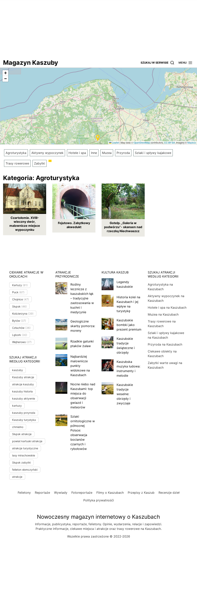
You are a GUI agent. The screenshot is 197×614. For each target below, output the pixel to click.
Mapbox (191, 142)
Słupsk (19, 306)
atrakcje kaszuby (23, 384)
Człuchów (21, 327)
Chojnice (20, 299)
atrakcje (17, 476)
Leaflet (115, 142)
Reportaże (42, 492)
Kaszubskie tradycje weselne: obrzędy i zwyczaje (125, 394)
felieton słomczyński (25, 469)
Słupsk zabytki (21, 462)
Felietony (24, 492)
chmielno (17, 427)
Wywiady (60, 492)
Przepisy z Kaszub (141, 492)
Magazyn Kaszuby (30, 62)
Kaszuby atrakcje (23, 377)
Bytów (19, 320)
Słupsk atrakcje (22, 434)
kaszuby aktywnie (23, 398)
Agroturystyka (16, 153)
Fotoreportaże (81, 492)
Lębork (19, 334)
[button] (185, 62)
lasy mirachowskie (23, 455)
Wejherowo (22, 342)
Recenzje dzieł (169, 492)
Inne (94, 153)
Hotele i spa (77, 153)
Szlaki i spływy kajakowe (153, 153)
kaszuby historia (22, 391)
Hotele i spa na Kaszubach (167, 307)
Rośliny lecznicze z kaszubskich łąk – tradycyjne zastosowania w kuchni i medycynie (82, 298)
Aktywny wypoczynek (47, 153)
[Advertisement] (98, 29)
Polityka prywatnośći (98, 500)
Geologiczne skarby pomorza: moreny (82, 325)
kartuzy (17, 405)
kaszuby (17, 370)
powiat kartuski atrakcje (27, 441)
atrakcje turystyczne (25, 448)
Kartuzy (20, 285)
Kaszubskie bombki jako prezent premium (129, 324)
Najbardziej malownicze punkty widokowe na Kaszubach (80, 366)
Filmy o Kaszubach (110, 492)
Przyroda (123, 153)
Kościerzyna (22, 313)
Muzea (107, 153)
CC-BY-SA (169, 142)
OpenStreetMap (142, 142)
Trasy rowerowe (17, 163)
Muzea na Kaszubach (163, 314)
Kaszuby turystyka (24, 419)
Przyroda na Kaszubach (165, 344)
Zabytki (39, 163)
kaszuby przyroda (23, 412)
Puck (18, 292)
